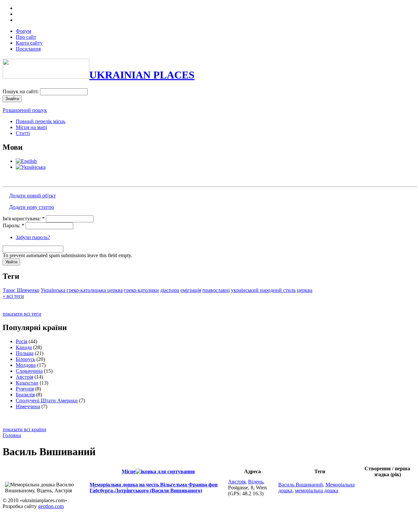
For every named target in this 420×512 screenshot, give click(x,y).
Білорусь (25, 359)
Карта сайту (29, 43)
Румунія (25, 388)
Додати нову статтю (31, 207)
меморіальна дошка (316, 490)
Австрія (24, 377)
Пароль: (13, 225)
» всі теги (13, 296)
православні (216, 290)
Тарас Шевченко (21, 290)
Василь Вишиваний (300, 484)
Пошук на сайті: (21, 91)
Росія (21, 341)
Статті (23, 133)
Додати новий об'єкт (32, 195)
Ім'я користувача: (24, 218)
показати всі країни (24, 429)
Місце (129, 471)
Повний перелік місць (40, 121)
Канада (24, 347)
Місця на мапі (31, 127)
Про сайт (26, 37)
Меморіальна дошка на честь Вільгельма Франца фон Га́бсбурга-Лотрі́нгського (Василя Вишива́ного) (154, 487)
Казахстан (27, 383)
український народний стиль (263, 290)
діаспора (169, 290)
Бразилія (25, 394)
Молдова (26, 365)
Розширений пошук (25, 110)
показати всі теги (22, 314)
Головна (12, 435)
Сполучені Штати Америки (47, 400)
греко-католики (141, 290)
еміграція (190, 290)
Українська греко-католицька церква (82, 290)
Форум (23, 31)
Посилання (28, 49)
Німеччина (28, 406)
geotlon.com (51, 506)
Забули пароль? (33, 237)
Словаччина (29, 371)
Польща (24, 353)
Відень (255, 481)
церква (304, 290)
